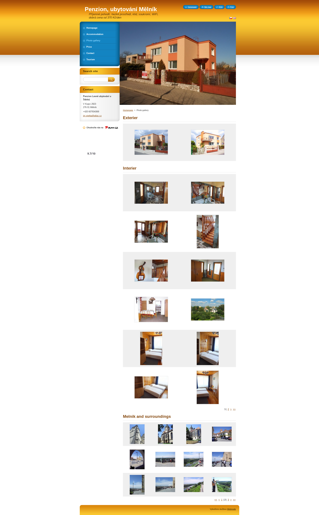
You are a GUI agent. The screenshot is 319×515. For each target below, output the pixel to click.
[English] (234, 18)
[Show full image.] (151, 142)
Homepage (128, 110)
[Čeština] (230, 18)
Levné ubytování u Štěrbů (91, 147)
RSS (220, 7)
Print (232, 7)
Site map (207, 7)
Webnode (231, 509)
